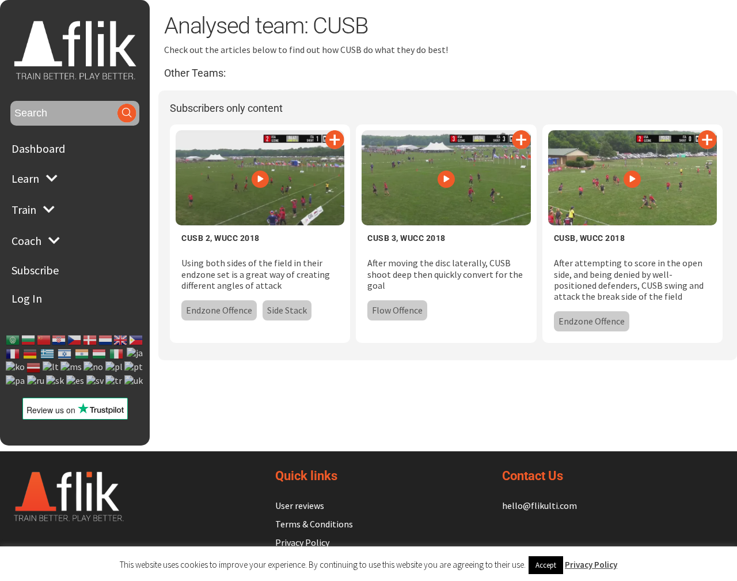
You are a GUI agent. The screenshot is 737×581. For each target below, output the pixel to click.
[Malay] (71, 368)
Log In (27, 298)
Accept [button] (545, 565)
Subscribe (35, 270)
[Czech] (74, 340)
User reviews (299, 505)
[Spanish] (75, 381)
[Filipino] (136, 340)
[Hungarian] (99, 354)
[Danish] (90, 340)
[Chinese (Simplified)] (44, 340)
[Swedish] (95, 381)
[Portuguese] (134, 368)
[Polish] (114, 368)
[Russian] (36, 381)
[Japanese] (135, 354)
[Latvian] (33, 368)
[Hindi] (82, 354)
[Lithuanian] (51, 368)
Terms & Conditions (314, 524)
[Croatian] (59, 340)
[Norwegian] (93, 368)
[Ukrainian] (134, 381)
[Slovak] (55, 381)
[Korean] (16, 368)
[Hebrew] (65, 354)
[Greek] (47, 354)
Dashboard (38, 148)
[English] (120, 340)
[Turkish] (114, 381)
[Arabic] (13, 340)
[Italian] (116, 354)
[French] (13, 354)
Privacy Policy (302, 542)
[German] (30, 354)
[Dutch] (105, 340)
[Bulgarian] (28, 340)
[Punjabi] (16, 381)
